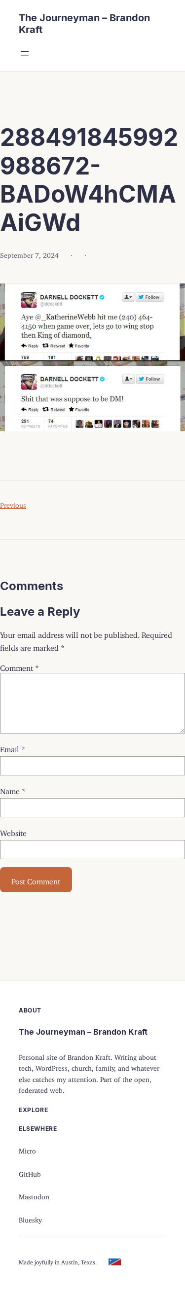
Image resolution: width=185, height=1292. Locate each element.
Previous (13, 503)
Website (13, 831)
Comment (19, 666)
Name (13, 789)
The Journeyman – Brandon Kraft (83, 1032)
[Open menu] (25, 53)
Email (12, 747)
